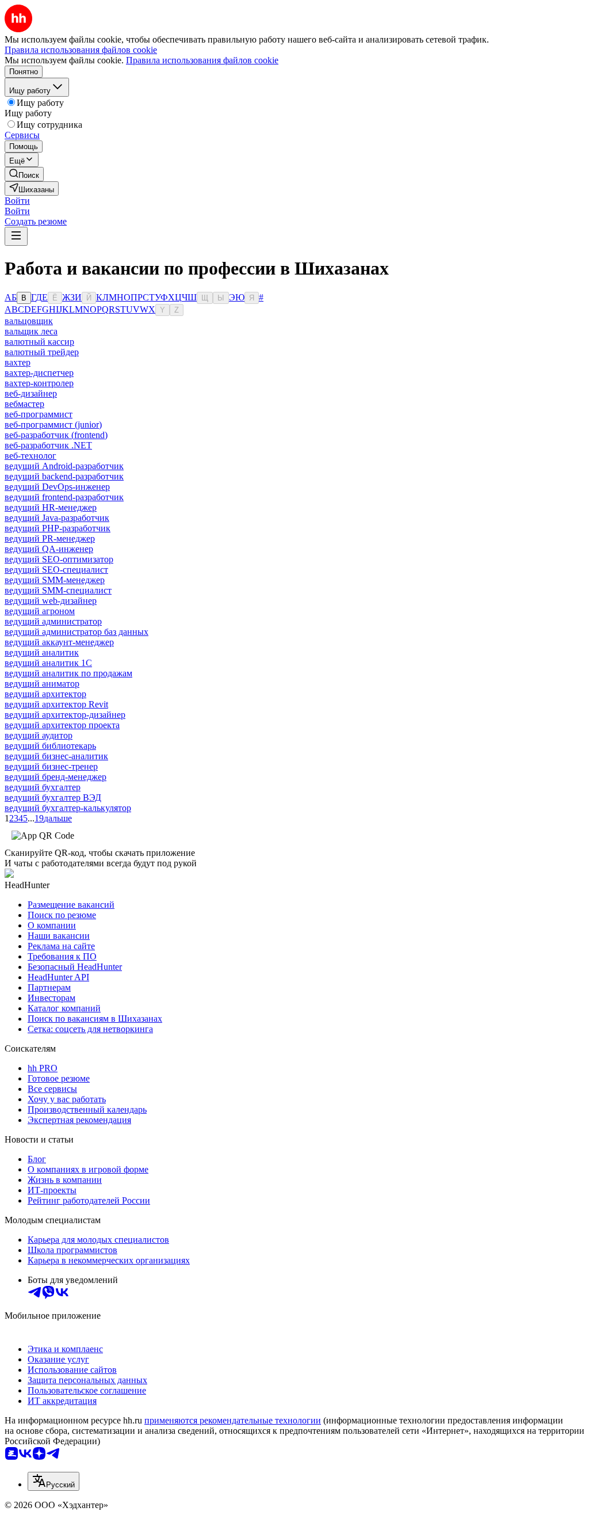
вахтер (17, 362)
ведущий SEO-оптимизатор (59, 559)
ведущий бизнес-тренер (51, 766)
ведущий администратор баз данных (76, 632)
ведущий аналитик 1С (48, 663)
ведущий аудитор (38, 735)
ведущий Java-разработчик (57, 518)
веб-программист (38, 414)
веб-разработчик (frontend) (56, 435)
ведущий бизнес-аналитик (56, 756)
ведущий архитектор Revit (56, 704)
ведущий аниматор (42, 683)
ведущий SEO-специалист (56, 569)
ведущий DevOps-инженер (57, 487)
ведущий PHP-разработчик (57, 528)
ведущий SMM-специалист (58, 590)
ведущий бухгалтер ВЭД (53, 797)
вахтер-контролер (39, 383)
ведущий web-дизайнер (51, 601)
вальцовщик (29, 321)
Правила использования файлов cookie (202, 60)
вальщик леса (31, 331)
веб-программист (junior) (53, 424)
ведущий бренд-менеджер (55, 777)
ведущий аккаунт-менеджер (59, 642)
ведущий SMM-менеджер (55, 580)
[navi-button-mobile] (16, 236)
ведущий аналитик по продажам (68, 673)
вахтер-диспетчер (39, 373)
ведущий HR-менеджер (51, 507)
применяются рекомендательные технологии (232, 1420)
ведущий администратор (53, 621)
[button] (17, 200)
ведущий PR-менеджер (50, 538)
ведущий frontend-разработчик (64, 497)
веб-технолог (30, 455)
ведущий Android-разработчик (64, 466)
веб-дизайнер (31, 393)
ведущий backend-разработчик (64, 476)
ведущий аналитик (42, 652)
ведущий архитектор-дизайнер (65, 715)
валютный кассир (39, 342)
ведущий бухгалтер (43, 787)
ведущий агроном (40, 611)
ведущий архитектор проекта (62, 725)
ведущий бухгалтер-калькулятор (68, 808)
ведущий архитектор (45, 694)
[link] (24, 174)
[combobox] (53, 1481)
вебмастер (24, 404)
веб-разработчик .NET (48, 445)
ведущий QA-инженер (49, 549)
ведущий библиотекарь (50, 746)
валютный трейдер (42, 352)
